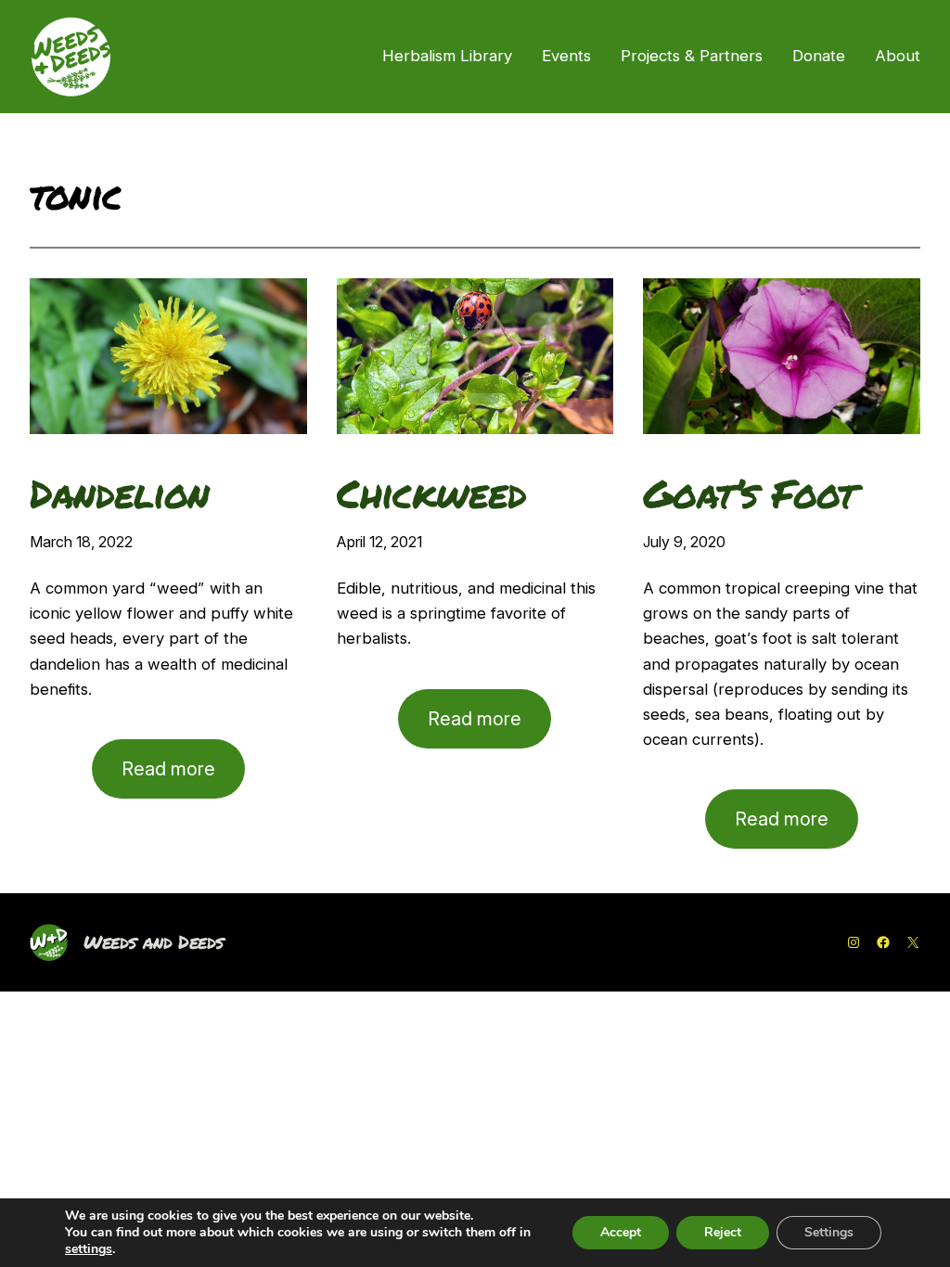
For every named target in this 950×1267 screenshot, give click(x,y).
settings (88, 1249)
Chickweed (432, 493)
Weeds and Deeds (153, 941)
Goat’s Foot (749, 493)
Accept (620, 1232)
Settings (829, 1232)
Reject (722, 1232)
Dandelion (120, 493)
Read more (183, 778)
